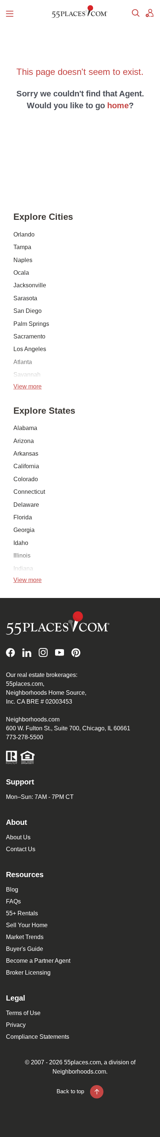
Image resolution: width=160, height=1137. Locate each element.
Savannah (27, 374)
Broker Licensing (28, 972)
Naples (22, 260)
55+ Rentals (22, 913)
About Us (18, 837)
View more (27, 386)
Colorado (25, 479)
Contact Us (20, 849)
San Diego (27, 311)
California (26, 466)
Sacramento (29, 336)
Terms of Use (23, 1013)
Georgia (24, 530)
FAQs (13, 901)
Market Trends (25, 937)
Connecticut (29, 492)
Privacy (16, 1025)
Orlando (24, 234)
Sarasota (25, 298)
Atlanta (22, 362)
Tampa (22, 247)
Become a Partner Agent (38, 961)
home (118, 105)
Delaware (26, 505)
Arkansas (25, 453)
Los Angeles (29, 349)
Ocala (21, 273)
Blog (12, 889)
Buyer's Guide (24, 949)
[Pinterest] (75, 652)
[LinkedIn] (26, 652)
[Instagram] (43, 652)
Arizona (23, 441)
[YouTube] (59, 652)
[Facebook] (10, 652)
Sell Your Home (27, 925)
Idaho (20, 543)
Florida (22, 517)
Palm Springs (31, 324)
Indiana (23, 568)
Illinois (22, 555)
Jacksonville (29, 285)
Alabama (25, 428)
